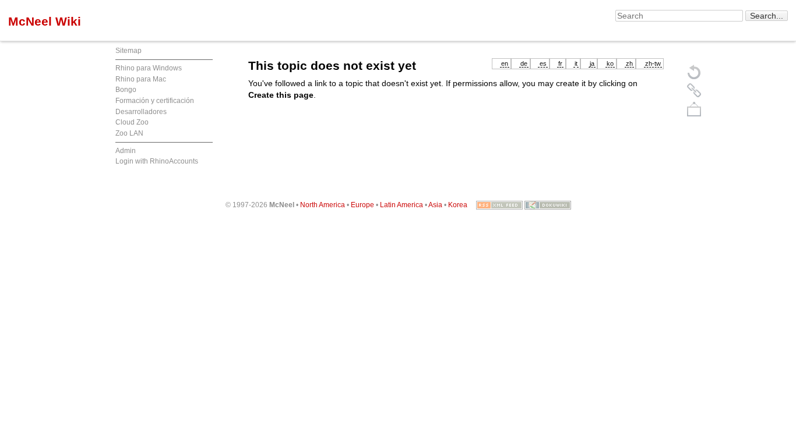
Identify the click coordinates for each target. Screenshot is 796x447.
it (576, 63)
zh (629, 63)
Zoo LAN (129, 133)
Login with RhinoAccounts (156, 161)
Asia (435, 205)
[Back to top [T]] (694, 109)
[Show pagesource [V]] (694, 71)
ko (610, 63)
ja (592, 63)
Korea (457, 205)
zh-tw (653, 63)
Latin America (401, 205)
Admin (125, 151)
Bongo (125, 90)
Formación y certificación (154, 101)
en (504, 63)
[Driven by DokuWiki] (547, 205)
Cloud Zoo (132, 122)
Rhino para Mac (140, 79)
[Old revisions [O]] (694, 90)
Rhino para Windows (148, 68)
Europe (362, 205)
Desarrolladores (141, 112)
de (523, 63)
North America (322, 205)
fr (560, 63)
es (543, 63)
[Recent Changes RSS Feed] (499, 205)
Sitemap (128, 51)
